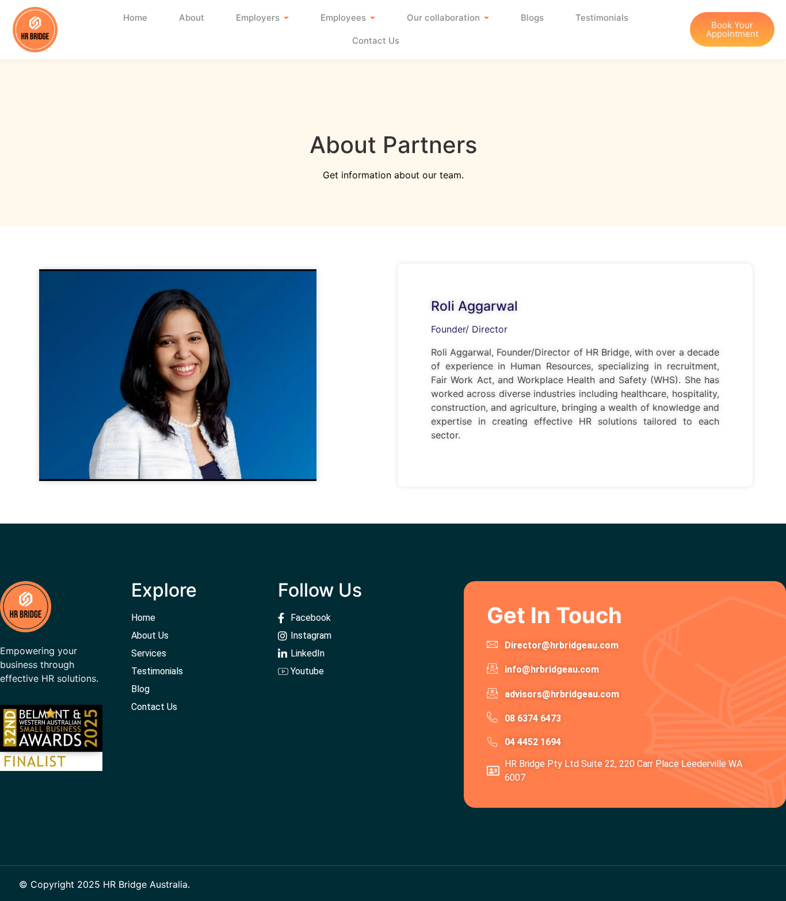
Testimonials (601, 17)
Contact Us (375, 40)
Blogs (532, 17)
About (191, 17)
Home (135, 17)
